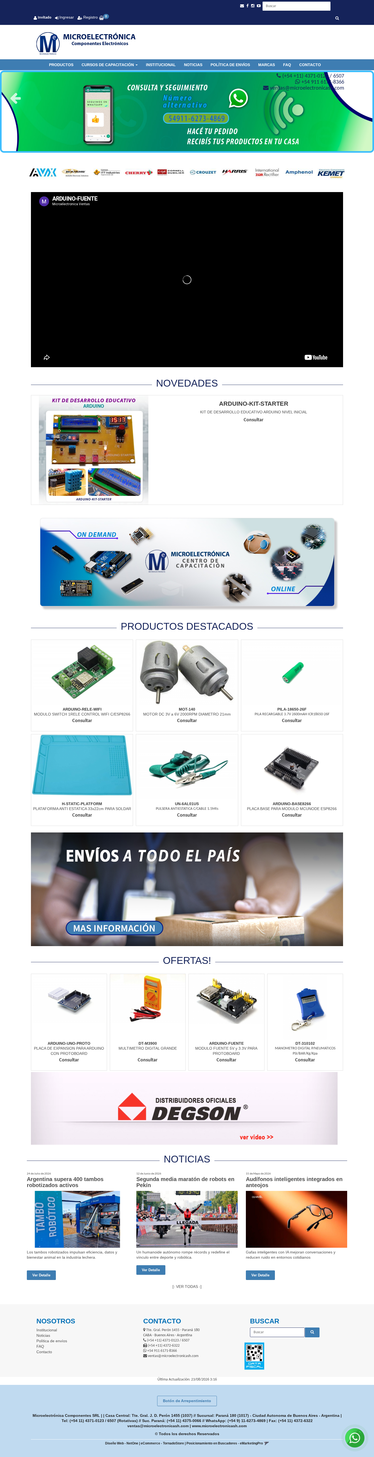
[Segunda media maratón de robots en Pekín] (187, 1219)
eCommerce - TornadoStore (162, 1443)
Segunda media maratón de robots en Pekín (185, 1182)
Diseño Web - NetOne (121, 1443)
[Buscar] (337, 18)
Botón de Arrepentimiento (187, 1401)
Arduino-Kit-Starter (253, 403)
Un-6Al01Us (187, 804)
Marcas (266, 65)
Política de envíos (230, 65)
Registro (90, 17)
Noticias (193, 65)
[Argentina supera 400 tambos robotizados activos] (77, 1219)
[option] (187, 98)
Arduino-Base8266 (292, 804)
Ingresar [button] (66, 17)
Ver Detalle (41, 1275)
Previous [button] (15, 98)
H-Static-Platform (82, 804)
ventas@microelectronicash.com (158, 1426)
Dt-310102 (305, 1043)
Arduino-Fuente (226, 1043)
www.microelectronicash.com (219, 1426)
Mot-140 (187, 709)
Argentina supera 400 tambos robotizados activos (65, 1182)
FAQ (287, 65)
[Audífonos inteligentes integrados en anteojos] (296, 1219)
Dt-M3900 (148, 1043)
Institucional (161, 65)
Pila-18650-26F (292, 709)
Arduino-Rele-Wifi (82, 709)
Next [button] (359, 98)
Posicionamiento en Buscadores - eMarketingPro (224, 1443)
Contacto (310, 65)
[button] (242, 6)
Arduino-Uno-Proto (69, 1043)
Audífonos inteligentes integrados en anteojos (294, 1182)
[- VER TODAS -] (187, 1286)
